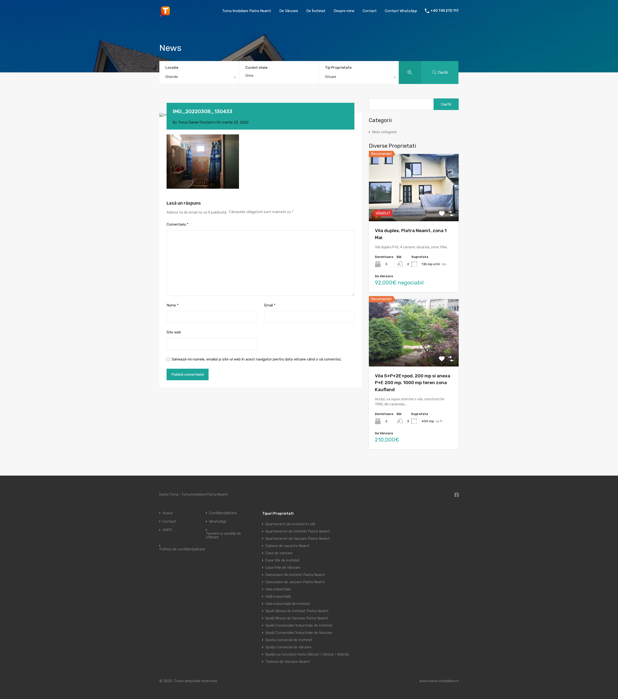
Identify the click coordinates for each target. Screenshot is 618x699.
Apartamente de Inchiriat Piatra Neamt (297, 531)
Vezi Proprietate (414, 208)
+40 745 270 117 (444, 11)
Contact (370, 11)
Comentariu (178, 224)
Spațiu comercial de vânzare (288, 647)
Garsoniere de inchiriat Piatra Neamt (295, 575)
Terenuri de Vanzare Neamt (287, 661)
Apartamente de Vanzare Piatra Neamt (297, 538)
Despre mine (344, 11)
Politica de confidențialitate (182, 549)
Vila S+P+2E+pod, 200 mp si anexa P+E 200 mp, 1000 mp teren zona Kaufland (412, 382)
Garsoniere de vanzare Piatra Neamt (295, 582)
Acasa (167, 513)
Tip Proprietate (338, 68)
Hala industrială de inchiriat (287, 604)
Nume (173, 305)
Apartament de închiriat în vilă (290, 524)
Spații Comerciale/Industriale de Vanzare (298, 632)
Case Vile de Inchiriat (282, 560)
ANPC (167, 530)
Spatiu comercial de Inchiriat (288, 640)
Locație (171, 68)
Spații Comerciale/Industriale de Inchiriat (298, 625)
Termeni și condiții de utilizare (223, 535)
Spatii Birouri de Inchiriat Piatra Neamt (297, 611)
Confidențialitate (223, 513)
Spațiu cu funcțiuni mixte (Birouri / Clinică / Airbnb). (307, 654)
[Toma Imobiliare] (165, 15)
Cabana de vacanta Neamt (287, 546)
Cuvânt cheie (256, 68)
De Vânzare (288, 11)
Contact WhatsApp (401, 11)
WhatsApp (217, 521)
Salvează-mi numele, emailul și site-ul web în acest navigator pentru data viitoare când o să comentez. (257, 359)
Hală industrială (278, 596)
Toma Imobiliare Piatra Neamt (246, 11)
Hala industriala (278, 589)
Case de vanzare (279, 553)
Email (269, 305)
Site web (174, 332)
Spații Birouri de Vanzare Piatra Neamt (296, 618)
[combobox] (199, 78)
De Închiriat (315, 11)
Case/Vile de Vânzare (282, 567)
